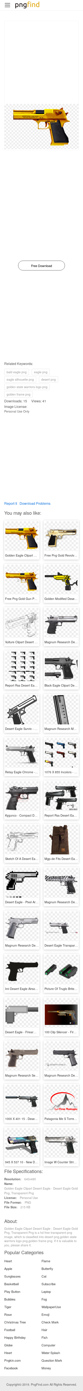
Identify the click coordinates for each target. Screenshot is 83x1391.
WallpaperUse (51, 1307)
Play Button (12, 1291)
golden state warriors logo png (27, 387)
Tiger (7, 1307)
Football (9, 1329)
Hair (44, 1329)
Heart (8, 1261)
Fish (44, 1337)
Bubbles (10, 1299)
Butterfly (47, 1268)
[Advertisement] (41, 62)
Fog (44, 1299)
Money (46, 1368)
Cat (44, 1276)
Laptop (46, 1291)
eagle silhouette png (20, 379)
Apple (8, 1268)
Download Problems (35, 503)
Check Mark (50, 1322)
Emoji (45, 1314)
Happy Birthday (15, 1337)
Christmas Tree (15, 1322)
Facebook (11, 1368)
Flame (46, 1261)
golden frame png (18, 394)
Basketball (11, 1284)
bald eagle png (17, 372)
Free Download (41, 265)
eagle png (40, 372)
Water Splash (51, 1352)
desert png (48, 379)
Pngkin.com (12, 1360)
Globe (8, 1345)
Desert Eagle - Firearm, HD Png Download (33, 1032)
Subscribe (49, 1284)
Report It (10, 503)
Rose (8, 1314)
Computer (48, 1345)
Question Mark (52, 1360)
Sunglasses (12, 1276)
